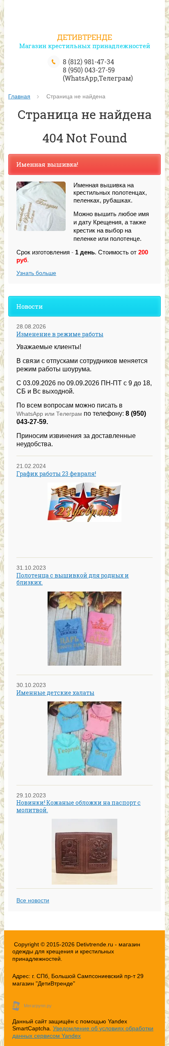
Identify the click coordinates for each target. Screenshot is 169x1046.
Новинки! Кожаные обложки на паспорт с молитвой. (78, 806)
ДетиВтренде (84, 37)
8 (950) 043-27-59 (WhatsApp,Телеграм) (98, 73)
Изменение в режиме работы (59, 334)
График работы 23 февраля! (56, 474)
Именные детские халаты (55, 693)
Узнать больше (36, 273)
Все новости (32, 900)
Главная (19, 96)
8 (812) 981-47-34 (88, 61)
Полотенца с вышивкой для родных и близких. (72, 579)
